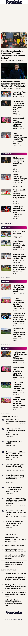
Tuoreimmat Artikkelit (8, 534)
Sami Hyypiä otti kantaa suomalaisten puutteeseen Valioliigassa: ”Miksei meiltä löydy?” (18, 124)
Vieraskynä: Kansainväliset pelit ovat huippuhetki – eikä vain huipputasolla (19, 302)
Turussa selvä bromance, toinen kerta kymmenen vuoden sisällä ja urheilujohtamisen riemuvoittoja (16, 500)
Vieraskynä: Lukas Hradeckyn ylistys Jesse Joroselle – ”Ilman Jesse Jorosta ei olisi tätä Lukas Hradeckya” (19, 318)
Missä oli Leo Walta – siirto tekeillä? (20, 93)
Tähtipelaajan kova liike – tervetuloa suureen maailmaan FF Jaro (15, 430)
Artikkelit (5, 348)
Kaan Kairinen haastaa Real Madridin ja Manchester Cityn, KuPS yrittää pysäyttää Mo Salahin (19, 388)
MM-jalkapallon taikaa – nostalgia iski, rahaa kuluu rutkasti (19, 288)
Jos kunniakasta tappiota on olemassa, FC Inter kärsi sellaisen (19, 244)
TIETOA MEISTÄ (4, 625)
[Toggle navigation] (25, 2)
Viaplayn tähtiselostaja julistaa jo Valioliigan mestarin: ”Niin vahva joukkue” (20, 137)
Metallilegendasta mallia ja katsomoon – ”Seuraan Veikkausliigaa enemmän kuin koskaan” (13, 54)
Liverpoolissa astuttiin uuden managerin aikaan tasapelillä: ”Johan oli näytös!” (15, 477)
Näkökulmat (6, 228)
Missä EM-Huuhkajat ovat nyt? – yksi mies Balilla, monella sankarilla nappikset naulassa (15, 466)
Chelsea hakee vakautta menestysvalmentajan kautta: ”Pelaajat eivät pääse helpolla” (13, 83)
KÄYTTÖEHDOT (20, 625)
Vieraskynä (5, 281)
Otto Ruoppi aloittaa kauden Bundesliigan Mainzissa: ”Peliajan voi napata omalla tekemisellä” (19, 194)
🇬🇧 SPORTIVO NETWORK (12, 625)
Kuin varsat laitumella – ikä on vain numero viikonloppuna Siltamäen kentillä (19, 401)
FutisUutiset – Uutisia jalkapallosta (13, 619)
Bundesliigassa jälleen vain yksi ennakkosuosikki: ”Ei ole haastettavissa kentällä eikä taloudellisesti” (19, 212)
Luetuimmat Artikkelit (8, 570)
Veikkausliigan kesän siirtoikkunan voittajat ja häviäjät (19, 267)
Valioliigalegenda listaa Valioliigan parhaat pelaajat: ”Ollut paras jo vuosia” (18, 105)
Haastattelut (6, 154)
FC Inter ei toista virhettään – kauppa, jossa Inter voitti (19, 256)
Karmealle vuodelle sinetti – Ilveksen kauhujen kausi (14, 488)
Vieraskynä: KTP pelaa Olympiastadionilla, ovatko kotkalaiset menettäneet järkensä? (19, 333)
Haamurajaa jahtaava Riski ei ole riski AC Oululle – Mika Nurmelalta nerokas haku (16, 453)
